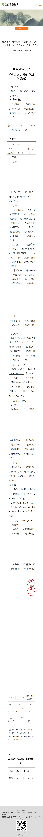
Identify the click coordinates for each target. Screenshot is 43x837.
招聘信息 (25, 810)
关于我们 (17, 810)
